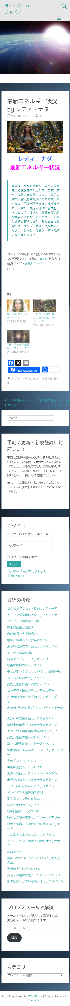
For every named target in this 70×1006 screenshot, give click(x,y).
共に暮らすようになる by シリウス (30, 834)
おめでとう (14, 851)
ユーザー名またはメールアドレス (29, 533)
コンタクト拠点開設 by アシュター (30, 690)
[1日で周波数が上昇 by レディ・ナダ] (18, 336)
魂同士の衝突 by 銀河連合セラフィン (32, 724)
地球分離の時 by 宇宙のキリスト (29, 640)
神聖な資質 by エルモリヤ (24, 767)
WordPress (35, 996)
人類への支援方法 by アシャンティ (30, 718)
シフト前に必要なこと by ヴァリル (30, 785)
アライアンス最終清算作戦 (25, 792)
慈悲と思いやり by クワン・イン (29, 804)
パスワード (14, 545)
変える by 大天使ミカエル (24, 798)
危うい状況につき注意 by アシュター (32, 646)
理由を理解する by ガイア (24, 665)
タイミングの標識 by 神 (23, 621)
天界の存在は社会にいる (23, 868)
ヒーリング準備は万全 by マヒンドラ (32, 614)
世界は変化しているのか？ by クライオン (35, 881)
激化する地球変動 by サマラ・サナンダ (33, 875)
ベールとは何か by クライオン (27, 677)
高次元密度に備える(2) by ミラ (28, 684)
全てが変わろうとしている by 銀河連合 (33, 671)
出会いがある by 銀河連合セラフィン (32, 779)
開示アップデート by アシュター (29, 658)
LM (40, 116)
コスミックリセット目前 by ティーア (32, 608)
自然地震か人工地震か (22, 633)
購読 (14, 937)
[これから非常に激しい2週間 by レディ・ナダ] (44, 305)
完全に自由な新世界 (20, 627)
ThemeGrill (34, 1000)
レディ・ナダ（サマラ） (26, 378)
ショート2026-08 (19, 652)
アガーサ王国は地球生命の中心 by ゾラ (33, 731)
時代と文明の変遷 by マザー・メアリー (33, 817)
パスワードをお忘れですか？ (26, 571)
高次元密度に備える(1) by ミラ (28, 737)
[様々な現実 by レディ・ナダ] (18, 305)
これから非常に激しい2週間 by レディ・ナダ (44, 318)
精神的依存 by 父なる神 (23, 811)
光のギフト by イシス (21, 760)
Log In (42, 258)
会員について (34, 263)
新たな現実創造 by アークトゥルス (30, 743)
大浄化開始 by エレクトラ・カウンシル (33, 773)
